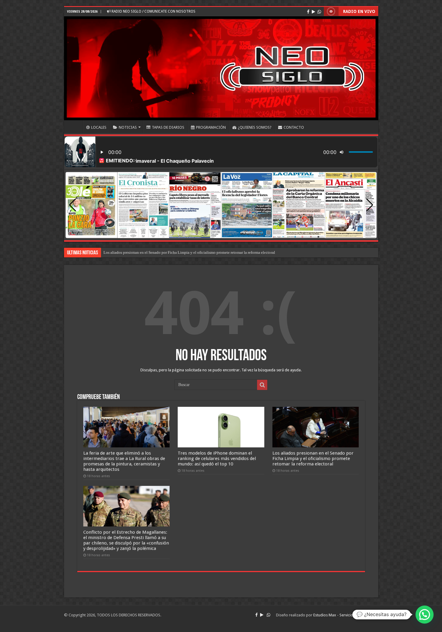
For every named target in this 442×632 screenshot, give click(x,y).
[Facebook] (308, 11)
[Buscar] (262, 385)
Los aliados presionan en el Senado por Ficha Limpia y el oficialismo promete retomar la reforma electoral (189, 252)
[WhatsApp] (319, 11)
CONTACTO (294, 127)
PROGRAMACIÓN (211, 127)
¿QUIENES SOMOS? (255, 127)
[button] (370, 205)
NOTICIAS (128, 127)
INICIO (75, 126)
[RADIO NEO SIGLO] (221, 68)
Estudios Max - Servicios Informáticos (345, 615)
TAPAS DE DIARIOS (168, 127)
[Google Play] (313, 11)
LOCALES (98, 127)
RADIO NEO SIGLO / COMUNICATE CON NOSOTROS (153, 11)
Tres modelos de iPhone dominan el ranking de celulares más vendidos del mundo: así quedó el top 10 (217, 458)
